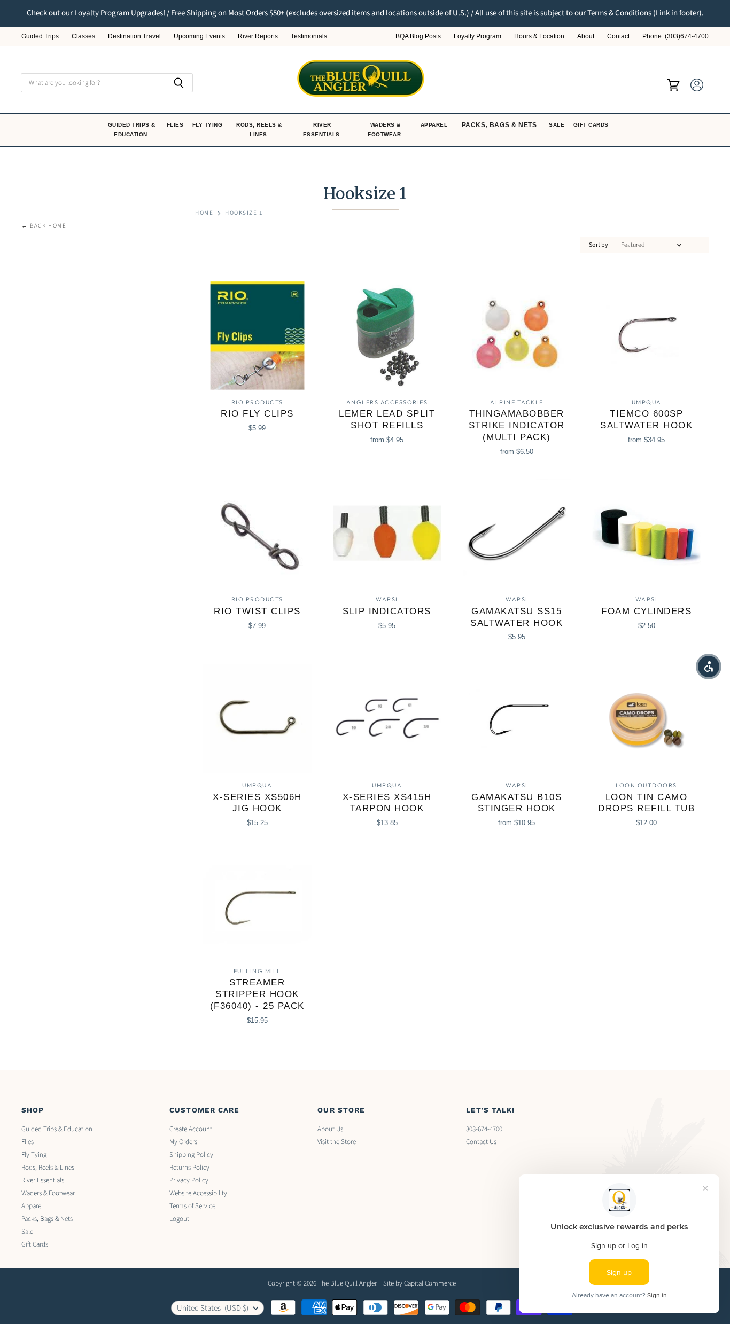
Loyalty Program (477, 36)
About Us (330, 1129)
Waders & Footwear (385, 129)
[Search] (179, 82)
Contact (618, 36)
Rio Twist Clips (257, 611)
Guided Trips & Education (132, 129)
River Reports (258, 36)
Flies (176, 125)
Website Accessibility (198, 1193)
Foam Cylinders (646, 611)
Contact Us (481, 1142)
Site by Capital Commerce (419, 1283)
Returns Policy (189, 1167)
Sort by (598, 245)
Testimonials (309, 36)
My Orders (183, 1142)
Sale (557, 125)
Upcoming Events (199, 36)
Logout (179, 1219)
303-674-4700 (484, 1129)
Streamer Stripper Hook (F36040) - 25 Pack (257, 994)
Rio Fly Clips (257, 414)
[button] (708, 666)
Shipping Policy (191, 1155)
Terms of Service (192, 1206)
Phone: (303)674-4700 (675, 36)
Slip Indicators (387, 611)
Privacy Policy (188, 1180)
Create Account (190, 1129)
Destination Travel (134, 36)
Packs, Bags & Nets (499, 125)
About (585, 36)
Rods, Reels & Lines (259, 129)
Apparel (435, 125)
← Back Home (44, 226)
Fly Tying (208, 125)
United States (212, 1308)
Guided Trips (40, 36)
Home (204, 213)
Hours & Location (539, 36)
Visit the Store (336, 1142)
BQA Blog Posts (418, 36)
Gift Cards (592, 125)
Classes (83, 36)
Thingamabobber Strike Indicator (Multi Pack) (517, 425)
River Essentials (322, 129)
